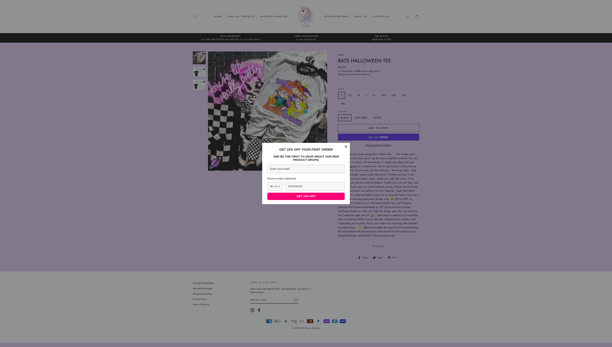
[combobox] (275, 186)
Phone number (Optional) (281, 178)
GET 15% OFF (306, 196)
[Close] (346, 146)
